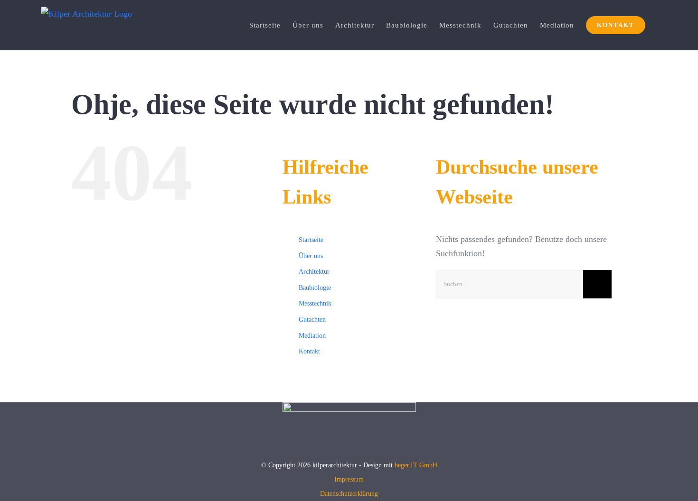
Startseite (311, 239)
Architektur (314, 271)
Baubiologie (315, 287)
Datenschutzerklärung (349, 493)
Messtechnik (315, 303)
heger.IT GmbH (416, 465)
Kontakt (309, 351)
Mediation (312, 335)
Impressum (349, 479)
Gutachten (312, 319)
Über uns (311, 256)
